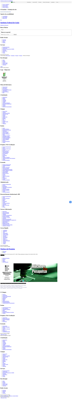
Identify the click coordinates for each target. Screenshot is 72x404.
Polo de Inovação (5, 151)
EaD (4, 232)
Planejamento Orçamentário (7, 187)
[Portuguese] (1, 11)
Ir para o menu (5, 5)
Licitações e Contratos (6, 217)
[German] (6, 11)
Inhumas (4, 117)
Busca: (2, 34)
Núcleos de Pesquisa (7, 249)
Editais (4, 134)
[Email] (4, 252)
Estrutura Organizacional (7, 146)
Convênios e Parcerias (6, 328)
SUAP (4, 51)
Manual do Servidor (6, 205)
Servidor (4, 61)
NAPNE (4, 313)
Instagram (4, 391)
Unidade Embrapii (6, 152)
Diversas (4, 259)
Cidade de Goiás (5, 114)
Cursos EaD (5, 87)
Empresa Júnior (5, 172)
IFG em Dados (5, 88)
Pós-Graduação (5, 153)
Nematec (4, 261)
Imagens (4, 242)
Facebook (4, 390)
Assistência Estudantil (6, 165)
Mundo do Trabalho (6, 240)
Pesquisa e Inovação (6, 150)
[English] (3, 11)
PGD (3, 92)
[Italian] (7, 11)
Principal (16, 55)
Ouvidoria (4, 373)
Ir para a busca (5, 6)
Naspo (4, 260)
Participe (39, 2)
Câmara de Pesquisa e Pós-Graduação (9, 158)
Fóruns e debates (5, 132)
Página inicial (8, 55)
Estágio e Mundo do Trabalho (7, 170)
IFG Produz (5, 237)
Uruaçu (4, 122)
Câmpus (4, 99)
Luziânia (4, 120)
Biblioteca (4, 298)
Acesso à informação (46, 2)
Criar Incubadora (5, 171)
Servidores (4, 218)
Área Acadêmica (5, 308)
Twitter (4, 392)
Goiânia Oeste (5, 116)
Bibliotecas (5, 231)
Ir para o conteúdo (6, 4)
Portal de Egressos (6, 173)
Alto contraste (5, 17)
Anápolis (4, 112)
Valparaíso (12, 55)
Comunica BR (35, 2)
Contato (4, 52)
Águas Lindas (5, 111)
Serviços (4, 140)
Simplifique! (29, 2)
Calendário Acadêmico (6, 135)
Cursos (4, 128)
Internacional (5, 233)
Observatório (5, 239)
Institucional (5, 211)
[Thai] (10, 11)
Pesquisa (20, 55)
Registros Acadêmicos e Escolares (8, 312)
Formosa (4, 357)
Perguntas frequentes (6, 47)
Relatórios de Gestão (6, 223)
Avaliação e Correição (6, 225)
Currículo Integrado (6, 138)
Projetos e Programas (6, 133)
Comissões (4, 343)
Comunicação (5, 48)
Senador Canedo (5, 121)
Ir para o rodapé (5, 7)
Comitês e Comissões (6, 157)
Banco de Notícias (6, 91)
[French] (4, 11)
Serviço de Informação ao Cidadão (8, 372)
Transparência (5, 50)
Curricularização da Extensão (7, 169)
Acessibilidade (5, 16)
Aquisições (4, 188)
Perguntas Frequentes (6, 141)
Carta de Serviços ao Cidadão (7, 224)
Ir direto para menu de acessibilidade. (6, 0)
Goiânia (4, 358)
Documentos (5, 155)
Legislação (52, 2)
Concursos (4, 64)
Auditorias (4, 214)
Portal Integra (5, 236)
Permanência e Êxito (6, 136)
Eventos (4, 154)
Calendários (5, 230)
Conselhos (4, 100)
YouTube (4, 393)
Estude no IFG (5, 63)
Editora (4, 238)
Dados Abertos (5, 221)
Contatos (4, 105)
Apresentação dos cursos (7, 307)
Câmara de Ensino (6, 131)
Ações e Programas (6, 212)
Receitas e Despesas (6, 190)
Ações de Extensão (6, 168)
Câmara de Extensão (6, 176)
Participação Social (6, 213)
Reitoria (4, 98)
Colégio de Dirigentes (6, 102)
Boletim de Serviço (6, 222)
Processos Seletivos (6, 129)
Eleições (4, 104)
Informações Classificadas (7, 219)
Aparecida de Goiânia (6, 113)
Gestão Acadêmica (6, 139)
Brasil (14, 2)
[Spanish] (8, 11)
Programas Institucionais (7, 148)
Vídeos (4, 243)
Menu (1, 66)
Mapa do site (5, 18)
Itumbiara (4, 118)
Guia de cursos (5, 62)
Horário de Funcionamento (7, 106)
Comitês (4, 344)
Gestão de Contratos (6, 189)
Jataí (3, 119)
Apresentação (5, 97)
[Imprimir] (4, 251)
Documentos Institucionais (7, 89)
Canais (57, 2)
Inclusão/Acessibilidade (6, 137)
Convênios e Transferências (7, 215)
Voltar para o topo (3, 334)
